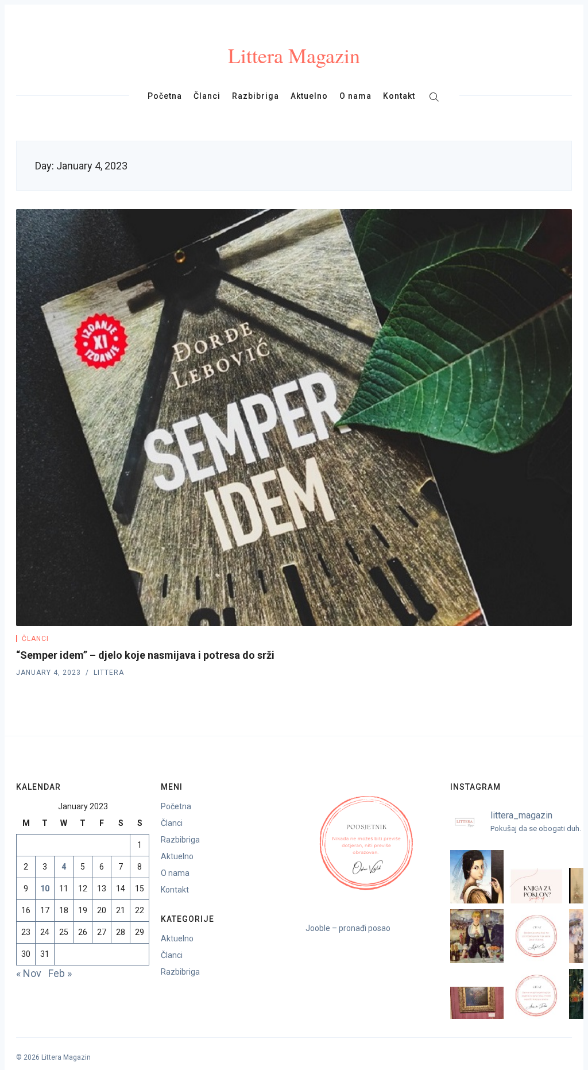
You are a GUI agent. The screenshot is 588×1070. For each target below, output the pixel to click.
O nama (355, 96)
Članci (207, 96)
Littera (109, 673)
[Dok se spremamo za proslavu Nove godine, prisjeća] (477, 936)
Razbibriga (255, 96)
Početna (165, 96)
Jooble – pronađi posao (347, 928)
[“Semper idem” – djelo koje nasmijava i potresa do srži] (294, 417)
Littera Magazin (294, 55)
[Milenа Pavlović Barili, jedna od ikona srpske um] (477, 876)
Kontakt (399, 96)
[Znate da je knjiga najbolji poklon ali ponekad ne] (536, 876)
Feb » (60, 973)
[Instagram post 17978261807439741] (536, 995)
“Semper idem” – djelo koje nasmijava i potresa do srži (145, 655)
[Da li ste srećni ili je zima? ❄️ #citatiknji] (536, 936)
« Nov (28, 973)
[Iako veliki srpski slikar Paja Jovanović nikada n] (477, 995)
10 (44, 888)
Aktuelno (309, 96)
